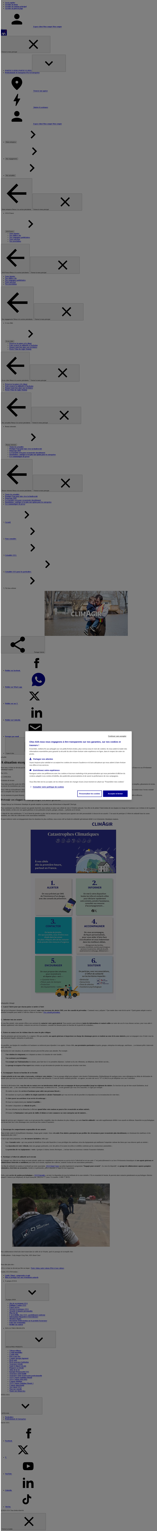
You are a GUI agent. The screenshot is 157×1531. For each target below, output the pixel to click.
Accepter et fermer (115, 794)
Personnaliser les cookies (89, 794)
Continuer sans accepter (117, 736)
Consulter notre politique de (48, 787)
